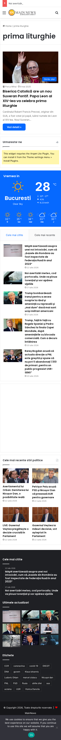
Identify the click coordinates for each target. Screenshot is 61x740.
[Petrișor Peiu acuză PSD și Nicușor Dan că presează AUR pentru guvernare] (45, 475)
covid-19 (33, 666)
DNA (6, 671)
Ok (31, 735)
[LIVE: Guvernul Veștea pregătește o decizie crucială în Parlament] (16, 514)
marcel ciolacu (30, 677)
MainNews (30, 713)
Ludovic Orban (11, 677)
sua (48, 683)
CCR (6, 666)
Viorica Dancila (32, 689)
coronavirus (19, 666)
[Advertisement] (30, 50)
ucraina (8, 689)
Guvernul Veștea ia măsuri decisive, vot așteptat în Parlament (44, 531)
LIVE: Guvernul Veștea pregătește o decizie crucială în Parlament (16, 531)
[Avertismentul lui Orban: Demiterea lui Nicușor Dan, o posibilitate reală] (16, 475)
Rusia (24, 683)
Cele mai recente (45, 235)
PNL (6, 683)
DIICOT (46, 666)
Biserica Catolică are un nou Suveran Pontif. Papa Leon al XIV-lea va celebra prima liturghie (27, 98)
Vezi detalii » (14, 127)
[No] (56, 727)
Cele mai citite (14, 235)
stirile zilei (37, 683)
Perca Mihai (11, 86)
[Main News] (22, 12)
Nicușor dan (47, 677)
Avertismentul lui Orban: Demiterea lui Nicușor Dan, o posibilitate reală (16, 492)
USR (18, 689)
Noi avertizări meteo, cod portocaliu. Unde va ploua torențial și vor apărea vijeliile (41, 278)
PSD (15, 683)
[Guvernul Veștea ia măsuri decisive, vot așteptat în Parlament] (45, 514)
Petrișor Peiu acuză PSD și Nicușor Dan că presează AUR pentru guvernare (44, 492)
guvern (17, 671)
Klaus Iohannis (32, 671)
